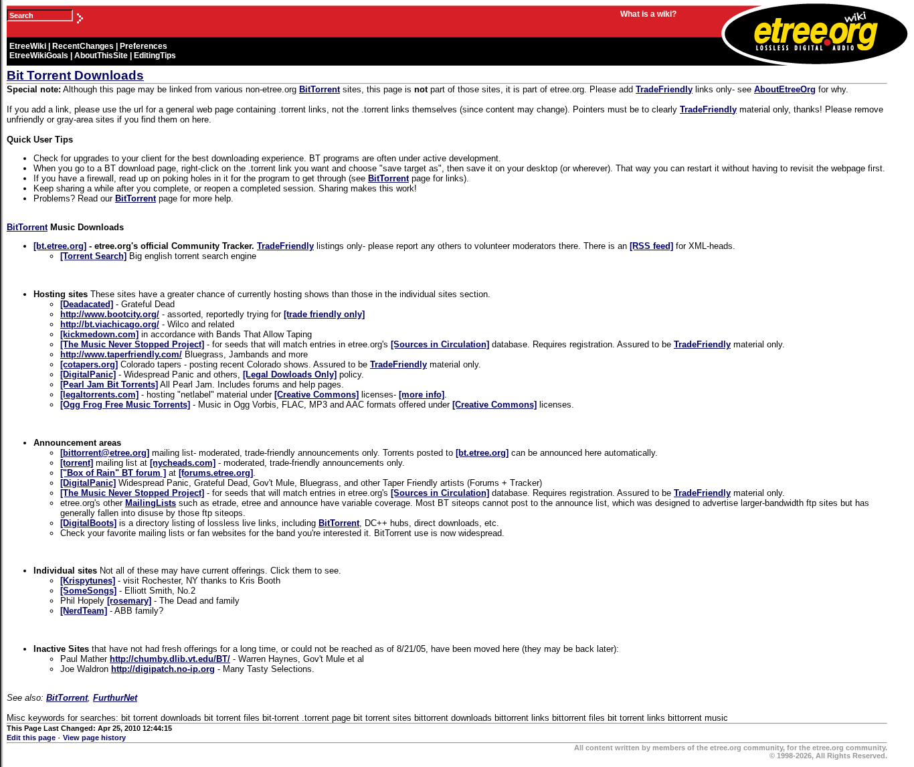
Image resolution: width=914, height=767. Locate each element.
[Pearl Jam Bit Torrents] (109, 384)
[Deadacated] (86, 304)
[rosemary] (129, 601)
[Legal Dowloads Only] (290, 374)
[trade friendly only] (324, 314)
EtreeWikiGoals (38, 55)
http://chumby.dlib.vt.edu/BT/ (170, 659)
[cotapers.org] (89, 364)
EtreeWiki (27, 46)
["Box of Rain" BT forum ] (113, 473)
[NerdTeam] (83, 611)
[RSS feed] (651, 246)
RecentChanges (83, 46)
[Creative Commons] (316, 395)
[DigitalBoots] (88, 523)
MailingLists (150, 503)
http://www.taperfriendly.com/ (121, 354)
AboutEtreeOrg (785, 89)
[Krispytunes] (87, 581)
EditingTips (155, 55)
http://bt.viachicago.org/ (109, 324)
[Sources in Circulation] (440, 344)
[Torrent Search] (93, 256)
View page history (94, 738)
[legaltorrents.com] (99, 395)
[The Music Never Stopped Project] (132, 344)
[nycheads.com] (182, 463)
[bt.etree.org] (59, 246)
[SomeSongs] (88, 591)
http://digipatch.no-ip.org (163, 669)
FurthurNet (115, 698)
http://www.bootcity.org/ (109, 314)
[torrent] (76, 463)
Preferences (143, 46)
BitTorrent (319, 89)
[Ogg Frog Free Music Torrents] (125, 405)
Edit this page (32, 738)
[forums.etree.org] (216, 473)
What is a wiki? (648, 14)
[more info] (421, 395)
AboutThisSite (101, 55)
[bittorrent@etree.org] (104, 453)
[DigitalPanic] (88, 374)
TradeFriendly (664, 89)
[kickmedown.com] (99, 334)
